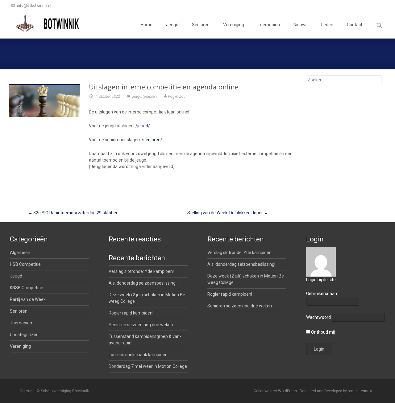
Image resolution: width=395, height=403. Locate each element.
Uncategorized (24, 334)
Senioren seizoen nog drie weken (239, 305)
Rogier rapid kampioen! (229, 294)
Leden (327, 24)
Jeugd (172, 24)
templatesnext (360, 391)
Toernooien (269, 24)
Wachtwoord (318, 317)
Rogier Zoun (178, 96)
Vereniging (233, 24)
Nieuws (300, 24)
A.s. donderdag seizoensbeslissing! (241, 264)
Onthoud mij (322, 332)
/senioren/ (152, 139)
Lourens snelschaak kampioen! (138, 354)
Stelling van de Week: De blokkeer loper (227, 212)
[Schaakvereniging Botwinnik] (48, 23)
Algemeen (20, 252)
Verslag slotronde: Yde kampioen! (239, 252)
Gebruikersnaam (322, 293)
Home (146, 24)
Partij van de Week (28, 299)
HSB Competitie (25, 264)
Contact (354, 24)
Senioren (201, 24)
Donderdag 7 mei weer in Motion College (148, 366)
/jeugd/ (142, 125)
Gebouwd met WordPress (276, 391)
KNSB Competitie (26, 287)
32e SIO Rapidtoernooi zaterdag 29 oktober (73, 212)
